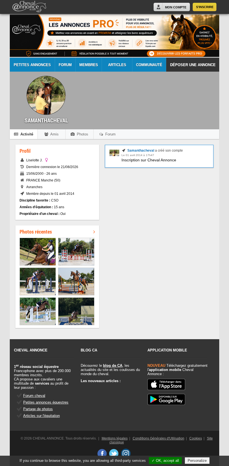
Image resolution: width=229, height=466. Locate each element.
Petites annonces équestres (45, 402)
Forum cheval (34, 396)
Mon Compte (175, 7)
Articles (117, 65)
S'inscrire (204, 7)
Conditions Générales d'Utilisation (158, 438)
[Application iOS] (166, 385)
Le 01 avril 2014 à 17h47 (137, 155)
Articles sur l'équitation (41, 416)
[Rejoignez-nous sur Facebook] (102, 453)
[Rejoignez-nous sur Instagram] (126, 453)
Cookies (195, 438)
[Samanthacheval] (114, 155)
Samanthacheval (140, 150)
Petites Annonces (32, 65)
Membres (88, 65)
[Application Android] (166, 400)
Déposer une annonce (193, 65)
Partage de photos (38, 409)
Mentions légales (115, 438)
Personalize (197, 460)
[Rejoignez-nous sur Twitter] (114, 453)
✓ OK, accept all (165, 460)
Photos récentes (36, 231)
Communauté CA (149, 67)
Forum (65, 65)
